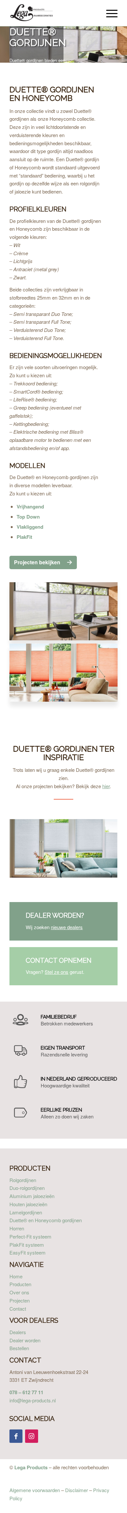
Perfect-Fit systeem (30, 1236)
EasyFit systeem (27, 1252)
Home (15, 1276)
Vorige (105, 50)
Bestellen (19, 1348)
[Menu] (109, 13)
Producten (20, 1284)
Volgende (121, 50)
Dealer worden (24, 1340)
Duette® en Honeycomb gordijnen (45, 1220)
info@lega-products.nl (32, 1400)
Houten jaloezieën (28, 1204)
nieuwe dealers (67, 927)
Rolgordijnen (22, 1180)
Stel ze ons (56, 971)
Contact (17, 1308)
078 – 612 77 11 (26, 1392)
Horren (16, 1228)
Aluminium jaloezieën (31, 1196)
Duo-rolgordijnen (27, 1187)
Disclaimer (76, 1490)
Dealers (17, 1332)
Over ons (19, 1292)
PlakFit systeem (26, 1244)
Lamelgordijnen (25, 1212)
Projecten (19, 1300)
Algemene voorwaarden (34, 1490)
